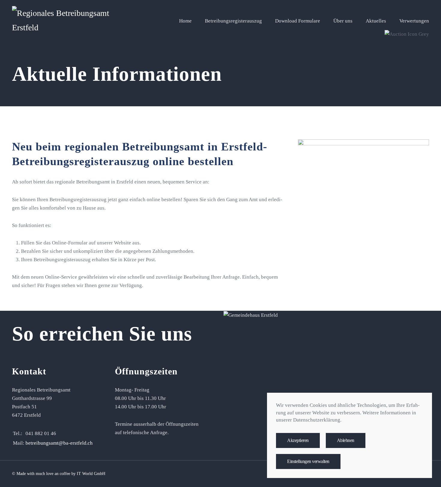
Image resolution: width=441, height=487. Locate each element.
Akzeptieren (298, 440)
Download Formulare (297, 21)
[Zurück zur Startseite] (62, 21)
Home (185, 21)
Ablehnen (345, 440)
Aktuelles (376, 21)
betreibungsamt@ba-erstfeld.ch (59, 443)
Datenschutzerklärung (316, 420)
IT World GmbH (91, 473)
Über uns (342, 21)
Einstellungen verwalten (308, 461)
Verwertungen (414, 21)
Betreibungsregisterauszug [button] (233, 21)
